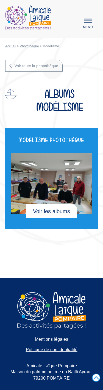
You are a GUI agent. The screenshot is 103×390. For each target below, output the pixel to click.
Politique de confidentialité (51, 349)
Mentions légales (51, 339)
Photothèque (29, 46)
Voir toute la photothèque (36, 65)
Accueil (10, 46)
